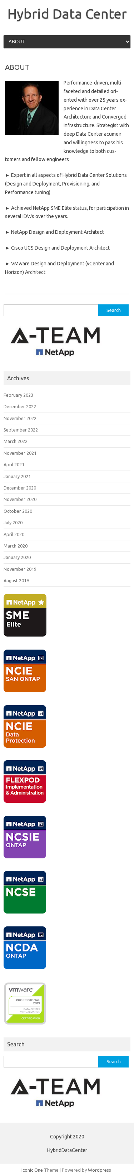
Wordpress (99, 1169)
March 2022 (16, 441)
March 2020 (16, 545)
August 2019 (16, 580)
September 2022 (21, 429)
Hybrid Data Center (67, 13)
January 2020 (17, 557)
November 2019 (20, 569)
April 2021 (14, 464)
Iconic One (32, 1169)
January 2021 (17, 476)
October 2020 (18, 511)
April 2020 (14, 534)
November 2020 (20, 499)
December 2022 (20, 406)
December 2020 (20, 487)
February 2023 (18, 394)
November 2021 (20, 453)
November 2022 (20, 418)
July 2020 (13, 522)
